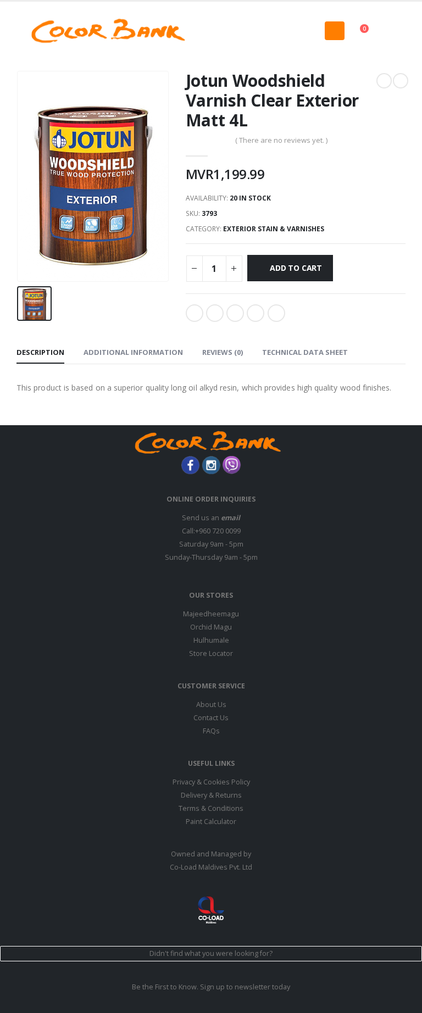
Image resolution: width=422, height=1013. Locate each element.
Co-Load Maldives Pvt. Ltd (211, 867)
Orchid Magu (211, 627)
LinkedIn (235, 313)
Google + (255, 313)
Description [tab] (40, 352)
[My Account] (396, 30)
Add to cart (296, 268)
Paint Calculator (211, 821)
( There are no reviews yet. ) (281, 140)
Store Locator (211, 653)
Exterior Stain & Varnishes (273, 228)
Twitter (215, 313)
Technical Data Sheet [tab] (305, 352)
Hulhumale (211, 640)
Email (276, 313)
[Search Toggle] (211, 31)
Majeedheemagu (211, 614)
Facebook (194, 313)
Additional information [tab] (133, 352)
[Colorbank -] (108, 31)
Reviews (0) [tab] (222, 352)
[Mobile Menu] (335, 30)
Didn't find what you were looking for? (211, 953)
